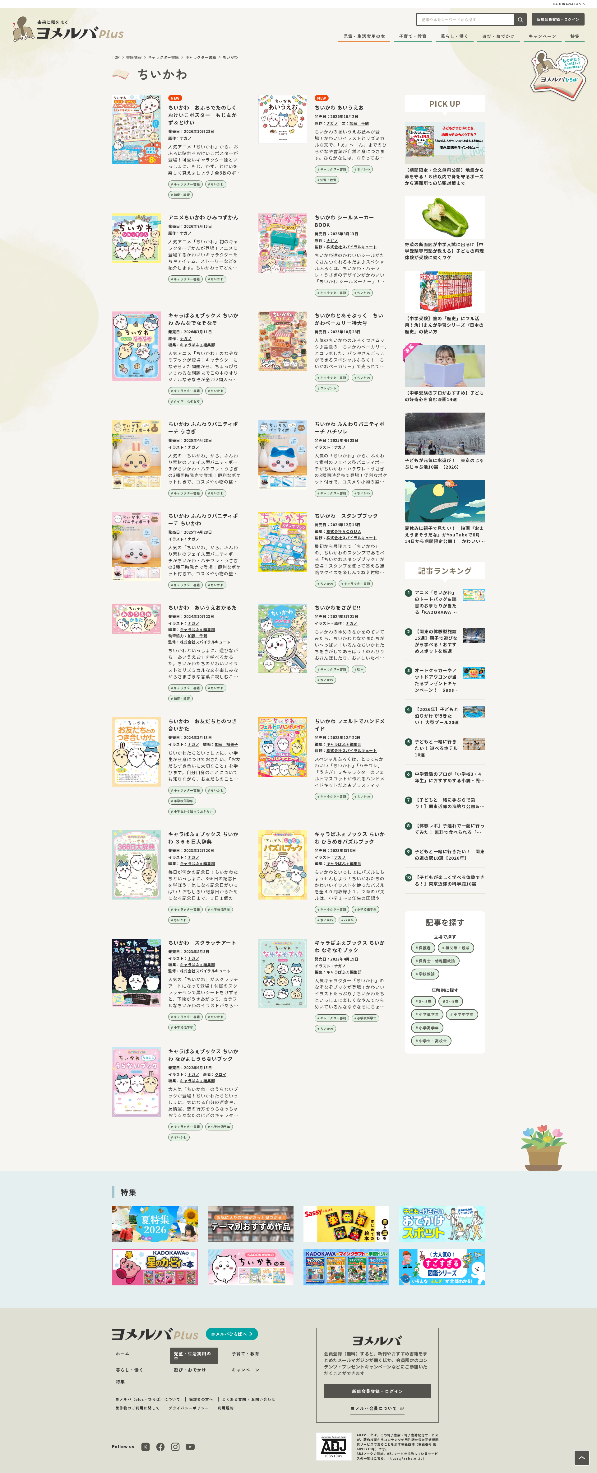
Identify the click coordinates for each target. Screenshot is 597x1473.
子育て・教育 (413, 36)
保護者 (425, 947)
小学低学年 (429, 1014)
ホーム (123, 1353)
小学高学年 (429, 1027)
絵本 (360, 669)
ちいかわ (230, 57)
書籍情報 (134, 57)
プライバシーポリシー (189, 1407)
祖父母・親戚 (458, 947)
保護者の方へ (201, 1399)
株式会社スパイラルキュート (351, 246)
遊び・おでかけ (498, 36)
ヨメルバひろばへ (229, 1334)
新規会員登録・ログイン (558, 19)
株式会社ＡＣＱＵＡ (344, 531)
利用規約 (226, 1407)
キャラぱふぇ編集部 (197, 344)
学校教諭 (427, 973)
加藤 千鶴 (359, 123)
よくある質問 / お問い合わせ (248, 1399)
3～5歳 (452, 1001)
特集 (575, 36)
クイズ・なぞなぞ (187, 401)
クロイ (221, 1074)
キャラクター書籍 (163, 57)
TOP (116, 57)
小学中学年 (464, 1014)
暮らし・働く (455, 36)
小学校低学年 (183, 800)
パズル (349, 920)
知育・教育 (182, 194)
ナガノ (186, 138)
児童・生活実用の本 (364, 36)
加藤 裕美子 (226, 744)
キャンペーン (543, 36)
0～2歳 (425, 1001)
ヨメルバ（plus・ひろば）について (147, 1399)
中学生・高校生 (433, 1040)
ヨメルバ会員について (373, 1408)
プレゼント (328, 388)
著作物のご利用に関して (137, 1407)
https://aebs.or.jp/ (405, 1458)
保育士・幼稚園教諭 (437, 960)
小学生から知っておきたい (193, 811)
